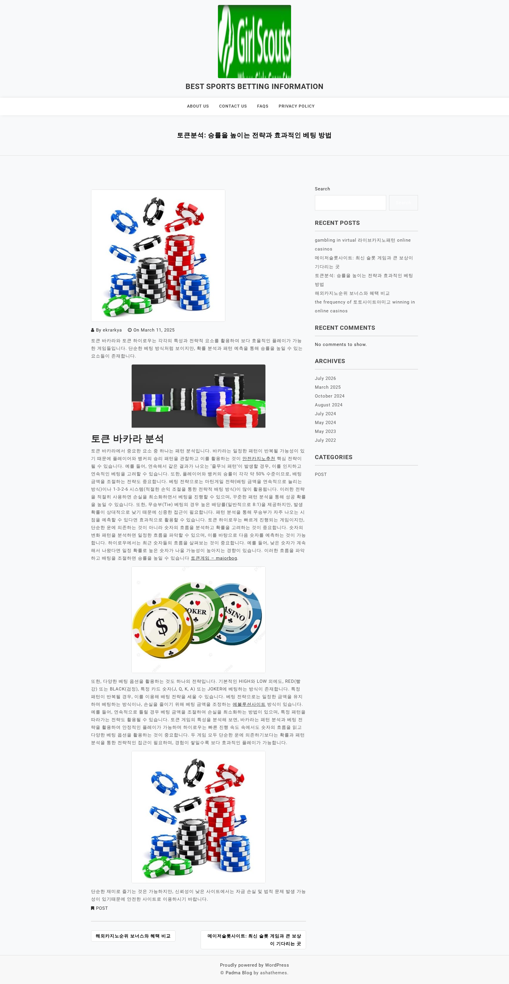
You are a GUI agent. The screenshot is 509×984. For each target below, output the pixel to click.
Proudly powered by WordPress (254, 965)
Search (322, 189)
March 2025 (328, 387)
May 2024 (325, 422)
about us (198, 106)
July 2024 (325, 413)
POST (102, 908)
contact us (233, 106)
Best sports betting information (255, 86)
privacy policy (297, 106)
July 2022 (325, 440)
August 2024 (329, 405)
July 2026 (325, 378)
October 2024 (330, 396)
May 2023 (325, 431)
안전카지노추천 (258, 458)
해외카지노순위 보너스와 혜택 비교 (133, 936)
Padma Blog (239, 972)
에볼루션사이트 (249, 704)
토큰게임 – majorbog (214, 558)
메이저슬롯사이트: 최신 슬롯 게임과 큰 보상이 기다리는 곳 (254, 939)
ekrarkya (112, 330)
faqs (262, 106)
